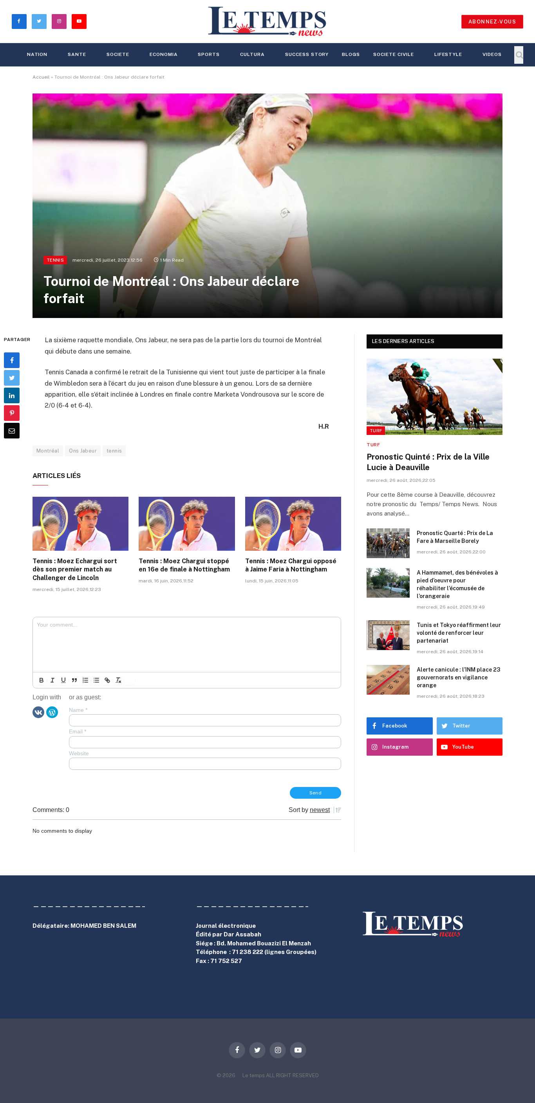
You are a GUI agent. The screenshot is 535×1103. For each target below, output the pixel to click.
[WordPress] (52, 712)
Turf (376, 430)
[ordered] (85, 680)
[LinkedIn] (12, 396)
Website (79, 753)
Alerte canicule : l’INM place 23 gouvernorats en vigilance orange (458, 677)
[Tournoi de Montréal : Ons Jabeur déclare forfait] (267, 205)
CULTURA (252, 54)
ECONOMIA (164, 54)
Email (77, 731)
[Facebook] (12, 360)
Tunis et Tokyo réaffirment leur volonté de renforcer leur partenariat (459, 633)
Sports (209, 54)
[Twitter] (12, 378)
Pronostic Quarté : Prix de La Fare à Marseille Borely (455, 537)
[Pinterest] (12, 413)
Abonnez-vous (492, 22)
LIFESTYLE (448, 54)
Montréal (47, 451)
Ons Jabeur (83, 451)
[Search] (518, 55)
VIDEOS (492, 54)
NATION (37, 54)
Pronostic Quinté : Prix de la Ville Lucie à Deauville (428, 462)
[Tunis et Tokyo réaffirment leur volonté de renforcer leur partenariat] (388, 635)
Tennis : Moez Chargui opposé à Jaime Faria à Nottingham (290, 565)
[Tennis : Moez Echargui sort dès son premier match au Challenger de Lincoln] (80, 524)
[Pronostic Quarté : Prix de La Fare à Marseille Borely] (388, 543)
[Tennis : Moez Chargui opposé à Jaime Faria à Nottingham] (293, 524)
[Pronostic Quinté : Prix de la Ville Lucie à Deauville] (434, 397)
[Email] (12, 431)
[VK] (38, 712)
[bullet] (96, 680)
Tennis (55, 260)
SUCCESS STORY (307, 54)
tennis (114, 451)
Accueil (41, 77)
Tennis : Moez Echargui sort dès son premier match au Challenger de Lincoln (75, 569)
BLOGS (351, 54)
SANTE (77, 54)
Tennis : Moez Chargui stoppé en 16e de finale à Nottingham (184, 565)
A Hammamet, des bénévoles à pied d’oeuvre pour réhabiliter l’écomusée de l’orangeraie (457, 584)
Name (78, 710)
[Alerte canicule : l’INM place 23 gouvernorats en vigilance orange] (388, 680)
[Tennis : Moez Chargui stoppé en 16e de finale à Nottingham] (187, 524)
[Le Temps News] (267, 21)
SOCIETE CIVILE (393, 54)
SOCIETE (118, 54)
